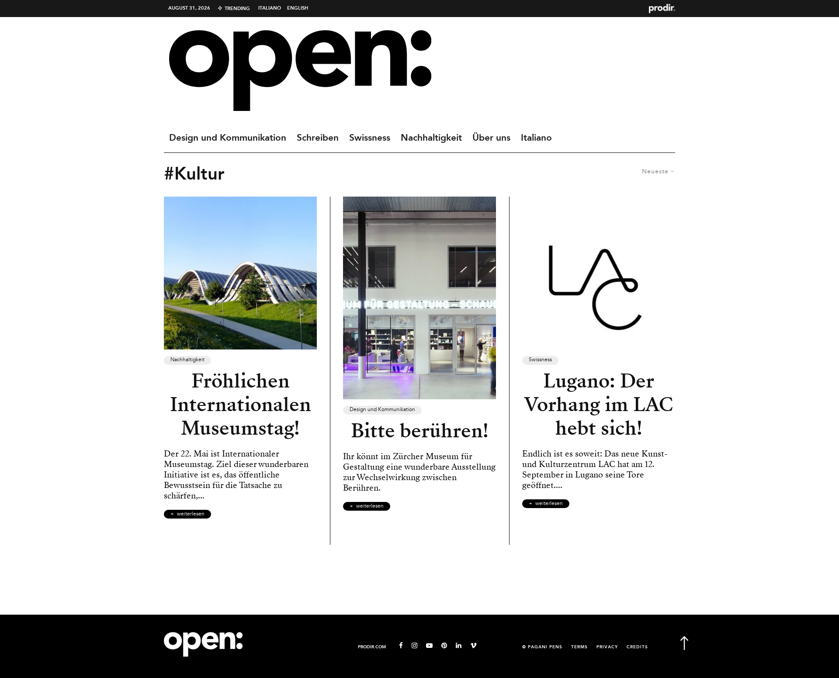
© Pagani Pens (542, 647)
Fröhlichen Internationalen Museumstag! (240, 404)
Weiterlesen (191, 514)
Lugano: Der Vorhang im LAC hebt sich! (598, 404)
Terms (579, 647)
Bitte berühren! (420, 431)
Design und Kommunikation (227, 138)
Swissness (369, 138)
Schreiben (318, 138)
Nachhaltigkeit (431, 138)
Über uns (491, 138)
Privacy (607, 647)
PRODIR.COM (372, 647)
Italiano (269, 8)
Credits (637, 647)
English (297, 8)
